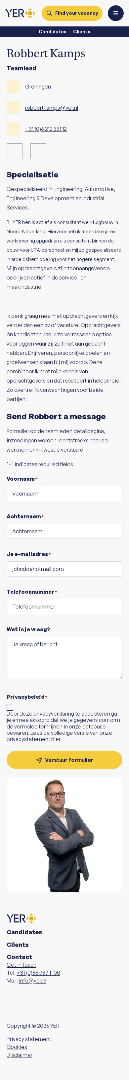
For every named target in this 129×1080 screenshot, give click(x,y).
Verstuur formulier (69, 760)
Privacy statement (29, 1039)
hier (56, 739)
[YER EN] (20, 13)
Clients (81, 31)
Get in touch (21, 964)
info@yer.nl (32, 980)
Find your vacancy (76, 13)
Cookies (17, 1047)
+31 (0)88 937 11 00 (38, 972)
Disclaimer (19, 1055)
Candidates (52, 31)
